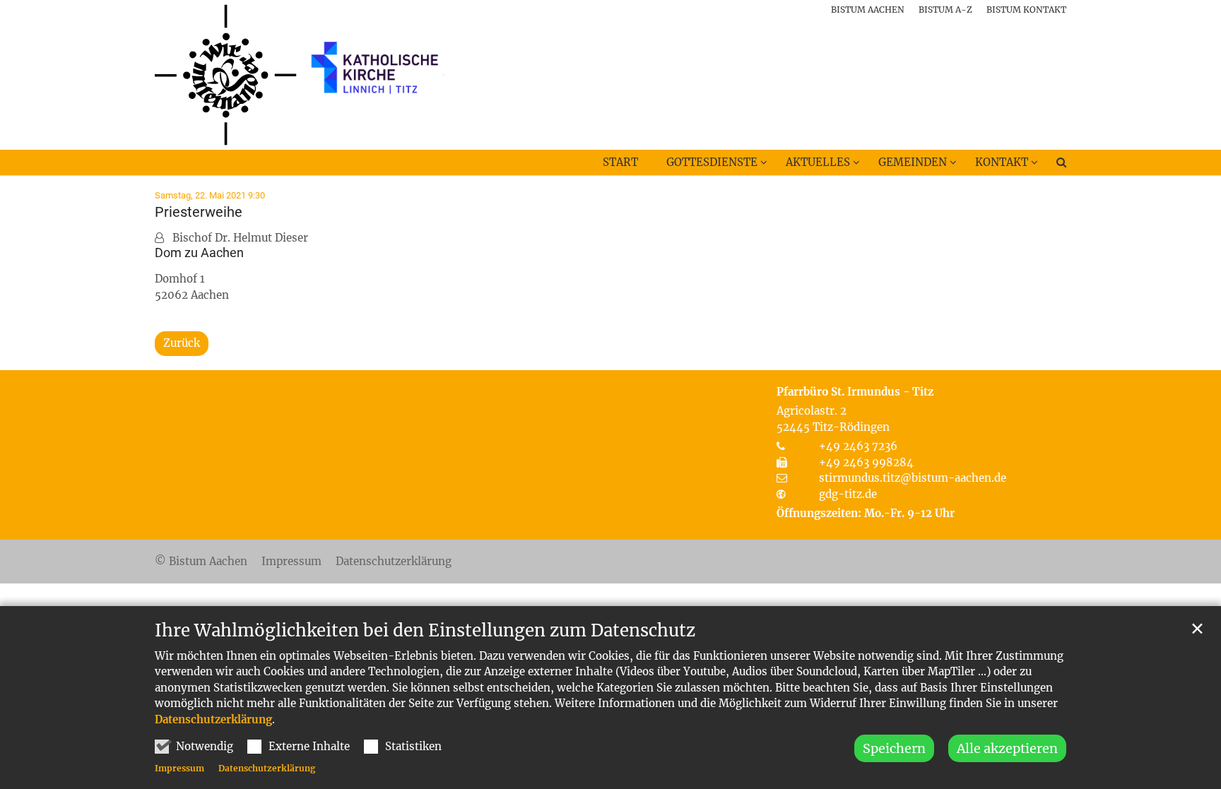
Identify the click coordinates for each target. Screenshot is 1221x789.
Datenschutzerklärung (213, 719)
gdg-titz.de (848, 494)
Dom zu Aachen (199, 252)
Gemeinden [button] (912, 162)
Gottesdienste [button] (711, 162)
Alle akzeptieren (1007, 748)
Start (620, 162)
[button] (1052, 165)
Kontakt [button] (1001, 162)
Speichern (894, 748)
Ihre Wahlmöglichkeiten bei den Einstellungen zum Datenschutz (425, 630)
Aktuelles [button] (818, 162)
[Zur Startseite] (299, 75)
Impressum (179, 768)
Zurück (181, 343)
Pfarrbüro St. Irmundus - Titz (855, 391)
